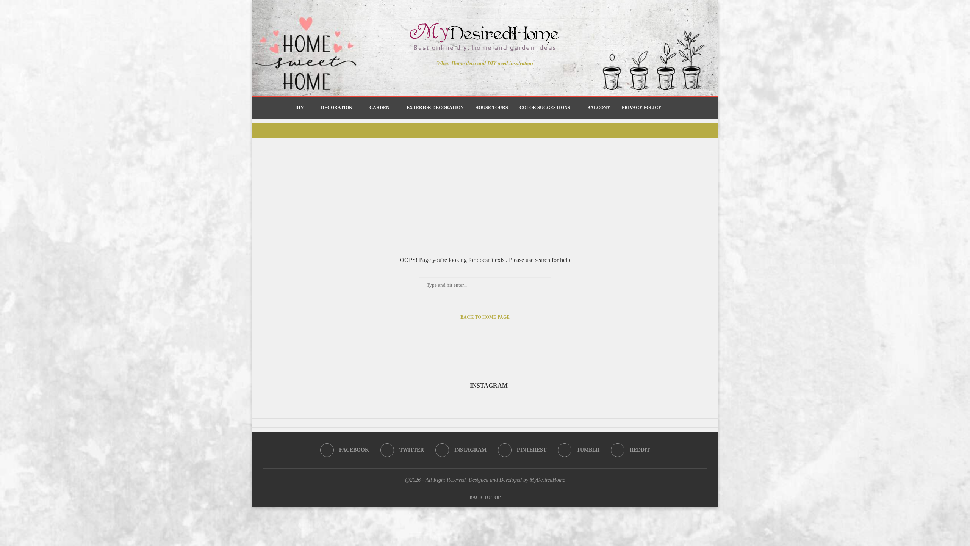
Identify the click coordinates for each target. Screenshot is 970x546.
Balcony (598, 107)
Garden (379, 107)
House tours (491, 107)
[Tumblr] (501, 78)
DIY (299, 107)
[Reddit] (512, 78)
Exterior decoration (435, 107)
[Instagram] (480, 78)
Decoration (336, 107)
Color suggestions (544, 107)
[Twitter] (469, 78)
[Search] (671, 108)
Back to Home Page (485, 317)
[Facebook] (459, 78)
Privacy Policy (642, 107)
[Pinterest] (490, 78)
